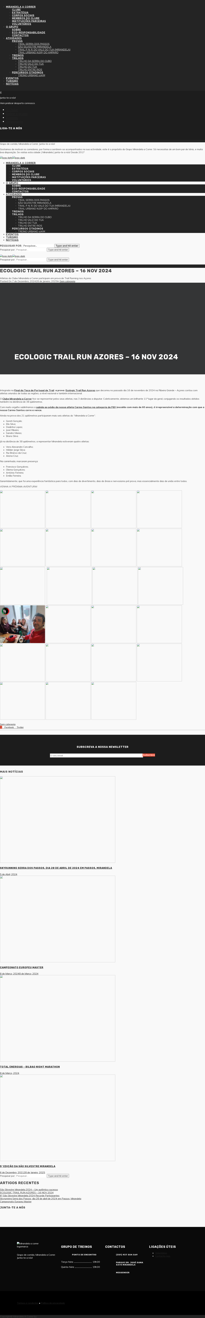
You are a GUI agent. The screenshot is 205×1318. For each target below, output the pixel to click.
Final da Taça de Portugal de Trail (34, 390)
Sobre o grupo (16, 114)
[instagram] (9, 136)
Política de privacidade (53, 1302)
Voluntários (14, 121)
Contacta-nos (162, 1255)
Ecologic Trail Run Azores (80, 390)
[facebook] (2, 136)
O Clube (12, 110)
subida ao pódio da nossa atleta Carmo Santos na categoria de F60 (76, 407)
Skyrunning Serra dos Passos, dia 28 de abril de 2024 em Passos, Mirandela (40, 1198)
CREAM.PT (44, 1316)
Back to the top (8, 89)
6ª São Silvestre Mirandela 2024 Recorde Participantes (29, 1195)
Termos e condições (27, 1302)
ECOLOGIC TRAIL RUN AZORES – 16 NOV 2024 (27, 1192)
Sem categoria (67, 281)
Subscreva (149, 755)
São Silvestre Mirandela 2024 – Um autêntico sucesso (29, 1189)
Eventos (12, 117)
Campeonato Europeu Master (16, 1201)
